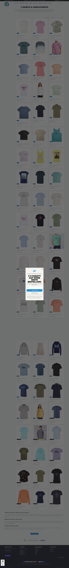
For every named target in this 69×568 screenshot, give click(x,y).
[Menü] (4, 560)
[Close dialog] (42, 269)
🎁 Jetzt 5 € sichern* (34, 290)
